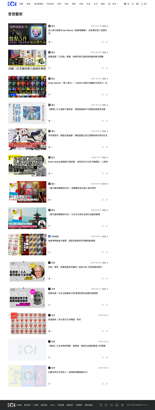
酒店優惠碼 (38, 4)
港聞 (21, 4)
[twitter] (122, 405)
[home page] (12, 4)
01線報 (18, 405)
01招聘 (35, 405)
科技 (88, 4)
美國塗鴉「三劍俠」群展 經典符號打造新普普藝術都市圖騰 (75, 56)
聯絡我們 (70, 405)
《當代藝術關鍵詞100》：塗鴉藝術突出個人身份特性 (72, 188)
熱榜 (66, 4)
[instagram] (106, 405)
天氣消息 (50, 4)
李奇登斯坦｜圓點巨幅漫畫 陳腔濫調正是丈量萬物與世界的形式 (77, 135)
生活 (95, 4)
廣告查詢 (44, 405)
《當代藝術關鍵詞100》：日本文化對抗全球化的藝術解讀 (74, 214)
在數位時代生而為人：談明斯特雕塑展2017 (68, 372)
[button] (102, 42)
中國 (81, 4)
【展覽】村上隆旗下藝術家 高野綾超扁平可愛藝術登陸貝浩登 (76, 109)
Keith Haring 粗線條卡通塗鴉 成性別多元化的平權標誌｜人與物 (78, 162)
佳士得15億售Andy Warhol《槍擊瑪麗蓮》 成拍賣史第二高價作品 (77, 31)
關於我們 (27, 405)
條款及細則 (89, 405)
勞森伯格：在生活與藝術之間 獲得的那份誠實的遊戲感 (73, 293)
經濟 (110, 4)
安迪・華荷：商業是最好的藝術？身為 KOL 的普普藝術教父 (75, 267)
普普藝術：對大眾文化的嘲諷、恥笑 (64, 319)
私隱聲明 (79, 405)
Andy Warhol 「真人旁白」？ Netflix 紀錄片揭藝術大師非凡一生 (78, 83)
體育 (103, 4)
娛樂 (28, 4)
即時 (59, 4)
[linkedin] (117, 405)
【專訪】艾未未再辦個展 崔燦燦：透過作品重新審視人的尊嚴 (76, 346)
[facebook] (100, 405)
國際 (74, 4)
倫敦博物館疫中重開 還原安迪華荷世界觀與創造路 (71, 241)
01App (52, 405)
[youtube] (111, 405)
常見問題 (61, 405)
